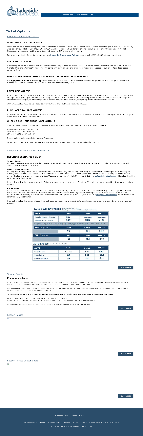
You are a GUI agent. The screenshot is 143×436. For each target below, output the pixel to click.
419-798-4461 (83, 416)
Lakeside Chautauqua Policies (64, 55)
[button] (93, 14)
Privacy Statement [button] (71, 426)
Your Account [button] (82, 14)
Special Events (15, 274)
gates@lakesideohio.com (106, 176)
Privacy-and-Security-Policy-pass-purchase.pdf (28, 151)
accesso (115, 422)
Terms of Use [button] (87, 426)
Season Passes (15, 315)
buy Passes (126, 267)
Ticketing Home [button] (68, 14)
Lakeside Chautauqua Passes (23, 36)
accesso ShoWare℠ (80, 422)
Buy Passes (126, 308)
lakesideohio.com (61, 416)
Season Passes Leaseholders (22, 360)
